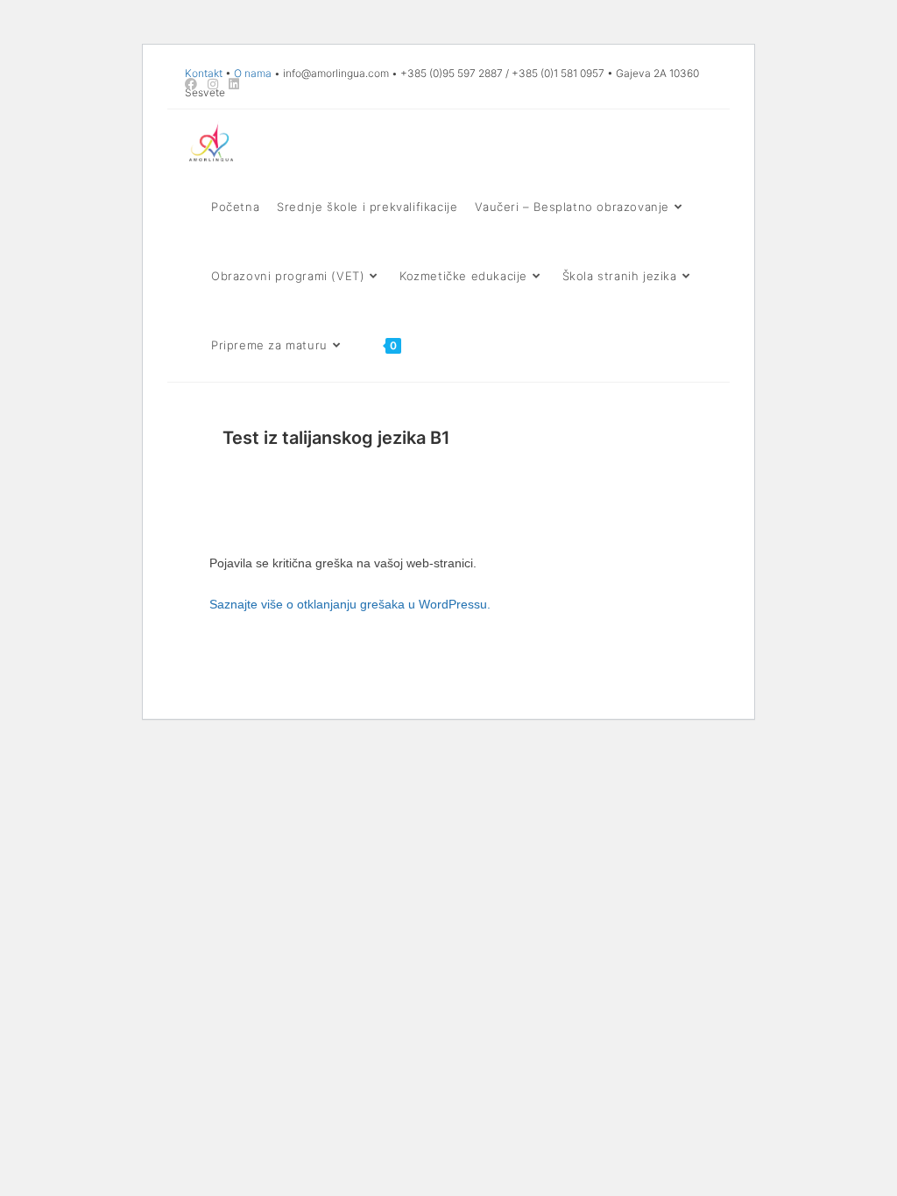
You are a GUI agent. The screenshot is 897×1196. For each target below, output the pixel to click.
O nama (253, 73)
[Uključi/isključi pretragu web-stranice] (426, 345)
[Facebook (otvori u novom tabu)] (193, 84)
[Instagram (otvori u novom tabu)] (212, 84)
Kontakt (203, 73)
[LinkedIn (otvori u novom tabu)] (233, 84)
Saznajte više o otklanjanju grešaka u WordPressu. (350, 604)
